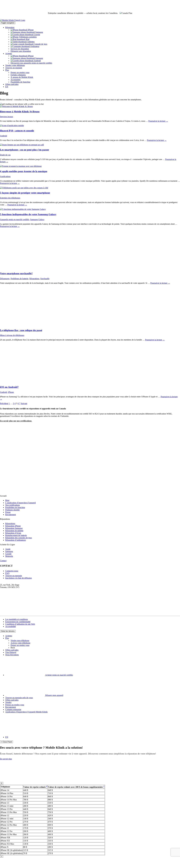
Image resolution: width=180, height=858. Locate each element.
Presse (8, 512)
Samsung (39, 32)
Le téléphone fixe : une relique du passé (21, 330)
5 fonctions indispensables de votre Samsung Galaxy (28, 214)
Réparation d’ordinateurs (15, 540)
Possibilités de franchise (20, 82)
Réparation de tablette (14, 530)
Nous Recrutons (12, 655)
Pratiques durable (12, 510)
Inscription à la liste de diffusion (18, 578)
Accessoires (15, 79)
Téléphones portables (27, 37)
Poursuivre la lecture (158, 121)
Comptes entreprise (13, 709)
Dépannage (4, 278)
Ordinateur (34, 46)
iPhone (30, 30)
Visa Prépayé (10, 652)
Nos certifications (12, 505)
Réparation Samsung (14, 528)
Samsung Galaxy (37, 219)
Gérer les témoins (8, 631)
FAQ (7, 573)
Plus (7, 70)
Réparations (34, 278)
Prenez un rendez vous (20, 72)
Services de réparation (20, 49)
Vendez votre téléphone (15, 65)
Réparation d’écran (13, 533)
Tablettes (31, 42)
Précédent (4, 403)
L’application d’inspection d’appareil (20, 503)
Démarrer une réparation (21, 51)
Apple (7, 549)
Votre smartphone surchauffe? (16, 273)
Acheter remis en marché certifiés (59, 675)
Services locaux (6, 116)
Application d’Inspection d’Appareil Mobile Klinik (26, 712)
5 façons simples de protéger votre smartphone (25, 192)
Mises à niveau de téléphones (12, 335)
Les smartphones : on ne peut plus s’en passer (24, 149)
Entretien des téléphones (10, 198)
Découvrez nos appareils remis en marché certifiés (31, 63)
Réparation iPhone (13, 526)
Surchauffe (44, 278)
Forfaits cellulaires (18, 75)
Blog (7, 500)
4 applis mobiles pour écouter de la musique (23, 171)
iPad (27, 39)
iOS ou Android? (9, 387)
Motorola (9, 556)
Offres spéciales (11, 84)
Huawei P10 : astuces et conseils (17, 130)
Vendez (8, 702)
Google (36, 34)
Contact (3, 560)
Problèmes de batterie (19, 278)
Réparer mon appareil (54, 695)
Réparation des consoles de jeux (18, 538)
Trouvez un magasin (13, 68)
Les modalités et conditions (16, 619)
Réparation (9, 27)
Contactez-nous (11, 571)
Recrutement (10, 514)
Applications (5, 176)
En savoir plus (6, 759)
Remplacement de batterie (16, 535)
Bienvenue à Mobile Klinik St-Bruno (20, 111)
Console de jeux (40, 44)
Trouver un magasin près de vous (19, 698)
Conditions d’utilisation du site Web (20, 624)
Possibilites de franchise (15, 507)
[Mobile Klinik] (90, 20)
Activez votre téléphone (20, 643)
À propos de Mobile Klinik (22, 77)
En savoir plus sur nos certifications (16, 421)
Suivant (24, 403)
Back (13, 647)
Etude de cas (5, 155)
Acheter (8, 53)
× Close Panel (6, 742)
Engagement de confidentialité (17, 622)
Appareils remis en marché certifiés (14, 219)
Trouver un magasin (13, 576)
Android (37, 60)
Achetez (8, 636)
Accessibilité (10, 626)
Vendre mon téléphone (20, 640)
